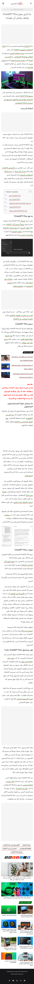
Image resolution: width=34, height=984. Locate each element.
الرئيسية (21, 9)
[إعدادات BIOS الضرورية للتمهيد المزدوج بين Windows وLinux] (25, 941)
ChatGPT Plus (26, 845)
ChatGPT (27, 46)
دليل (12, 9)
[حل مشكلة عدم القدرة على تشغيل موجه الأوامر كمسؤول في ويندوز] (5, 366)
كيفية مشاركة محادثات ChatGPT (9, 915)
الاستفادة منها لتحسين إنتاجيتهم (23, 99)
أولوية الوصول (17, 231)
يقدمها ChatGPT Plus (26, 96)
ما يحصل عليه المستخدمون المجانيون (20, 203)
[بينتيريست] (17, 857)
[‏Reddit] (13, 857)
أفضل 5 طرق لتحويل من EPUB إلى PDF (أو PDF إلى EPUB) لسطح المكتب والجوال (8, 931)
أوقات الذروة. (25, 228)
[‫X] (24, 857)
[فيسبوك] (28, 857)
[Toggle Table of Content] (29, 191)
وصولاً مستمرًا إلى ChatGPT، (15, 224)
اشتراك (22, 221)
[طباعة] (5, 857)
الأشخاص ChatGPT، (8, 168)
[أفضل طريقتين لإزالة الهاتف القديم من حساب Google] (8, 942)
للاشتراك (30, 67)
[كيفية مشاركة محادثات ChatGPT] (8, 909)
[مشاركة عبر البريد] (9, 857)
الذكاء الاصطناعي (25, 848)
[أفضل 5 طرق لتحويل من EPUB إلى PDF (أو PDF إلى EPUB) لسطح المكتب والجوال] (8, 924)
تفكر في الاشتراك (22, 788)
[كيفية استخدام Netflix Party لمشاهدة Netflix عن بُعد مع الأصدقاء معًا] (25, 925)
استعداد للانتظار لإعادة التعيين (23, 502)
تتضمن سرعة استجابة (18, 60)
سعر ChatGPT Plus (14, 199)
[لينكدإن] (20, 857)
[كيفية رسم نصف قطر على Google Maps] (8, 956)
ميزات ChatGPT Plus (15, 207)
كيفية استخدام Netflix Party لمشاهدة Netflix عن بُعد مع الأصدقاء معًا (26, 933)
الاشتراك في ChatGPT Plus (11, 845)
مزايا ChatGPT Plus (16, 852)
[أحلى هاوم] (17, 3)
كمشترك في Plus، (27, 631)
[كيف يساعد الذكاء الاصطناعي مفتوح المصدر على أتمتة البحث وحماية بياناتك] (5, 375)
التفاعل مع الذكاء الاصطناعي (23, 57)
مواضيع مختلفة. (18, 286)
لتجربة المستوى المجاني (25, 699)
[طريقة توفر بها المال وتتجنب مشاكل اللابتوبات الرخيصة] (25, 909)
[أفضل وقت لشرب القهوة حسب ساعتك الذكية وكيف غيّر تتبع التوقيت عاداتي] (5, 358)
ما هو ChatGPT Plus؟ (15, 195)
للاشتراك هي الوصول (17, 594)
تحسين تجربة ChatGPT (9, 848)
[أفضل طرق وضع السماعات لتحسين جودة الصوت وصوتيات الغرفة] (25, 956)
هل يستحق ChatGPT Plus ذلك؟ (18, 211)
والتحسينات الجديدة (26, 235)
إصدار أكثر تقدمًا (20, 171)
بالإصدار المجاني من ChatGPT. (23, 319)
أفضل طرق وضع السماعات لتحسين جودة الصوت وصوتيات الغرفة (26, 964)
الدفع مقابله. (29, 476)
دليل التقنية (16, 9)
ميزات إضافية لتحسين (17, 53)
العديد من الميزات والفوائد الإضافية (21, 315)
